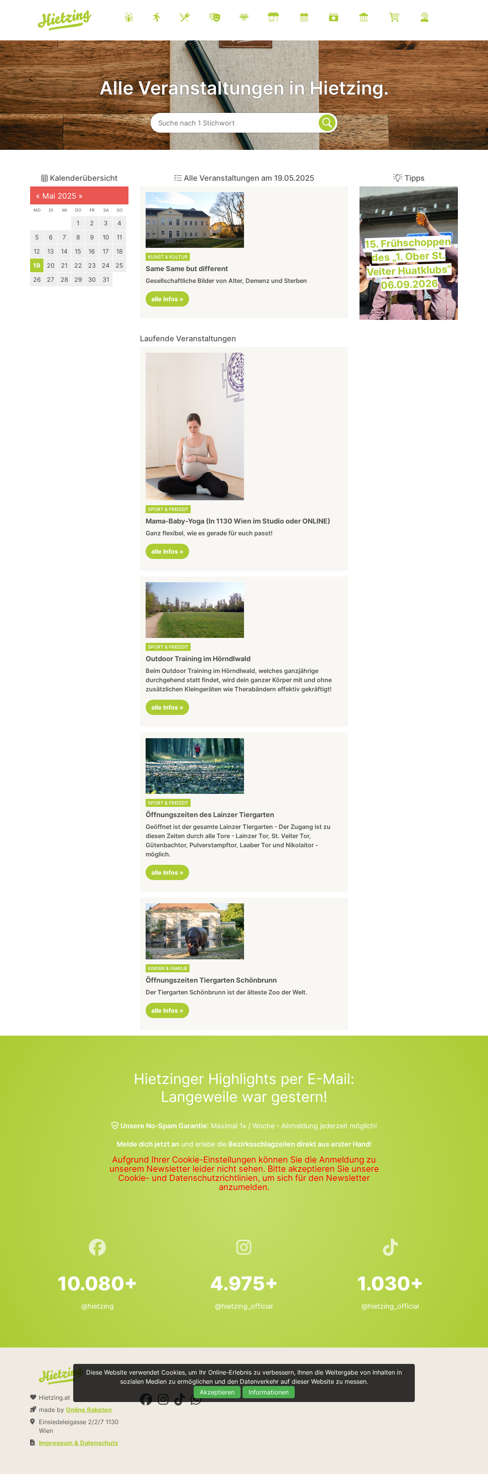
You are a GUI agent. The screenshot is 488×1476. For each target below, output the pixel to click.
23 (92, 265)
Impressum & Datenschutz (78, 1443)
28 (64, 279)
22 (78, 265)
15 (78, 251)
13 (50, 251)
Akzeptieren (217, 1392)
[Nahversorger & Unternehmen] (283, 18)
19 (36, 265)
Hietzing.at (65, 20)
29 (78, 279)
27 (50, 279)
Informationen (269, 1392)
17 (106, 251)
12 (37, 251)
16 (91, 251)
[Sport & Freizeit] (166, 18)
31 (106, 279)
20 (51, 265)
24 (105, 265)
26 (37, 279)
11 (119, 237)
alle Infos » (167, 299)
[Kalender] (313, 18)
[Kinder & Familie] (138, 18)
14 (64, 251)
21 (64, 265)
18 (119, 251)
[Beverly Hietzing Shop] (404, 18)
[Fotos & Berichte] (343, 18)
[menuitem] (286, 18)
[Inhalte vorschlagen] (434, 18)
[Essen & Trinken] (194, 18)
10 (106, 237)
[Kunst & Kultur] (224, 18)
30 (92, 279)
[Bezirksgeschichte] (373, 18)
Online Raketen (89, 1409)
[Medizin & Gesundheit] (253, 18)
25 (119, 265)
